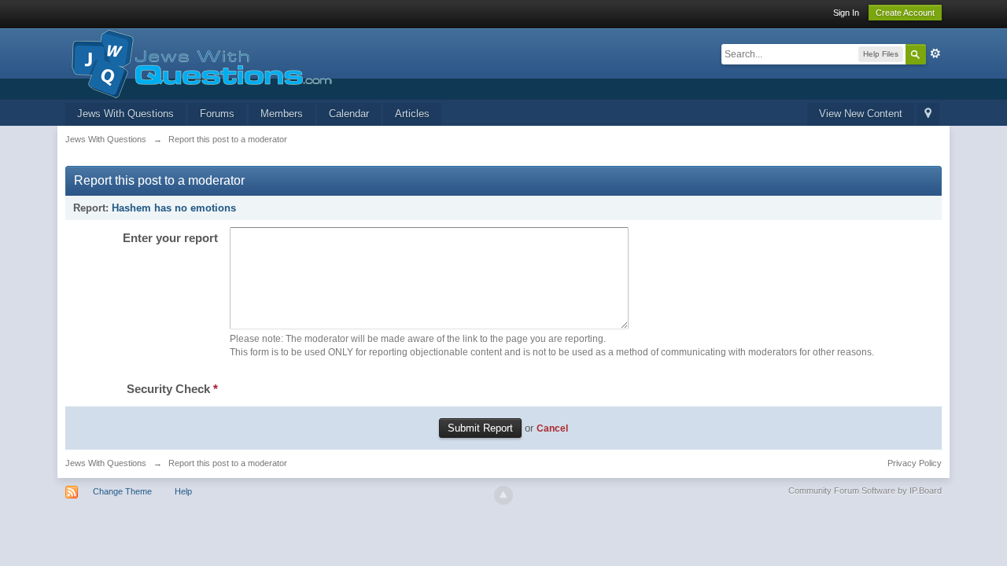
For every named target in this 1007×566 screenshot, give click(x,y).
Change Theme (122, 491)
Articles (412, 113)
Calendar (349, 113)
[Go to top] (503, 495)
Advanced (935, 53)
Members (281, 113)
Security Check (172, 388)
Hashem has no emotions (174, 208)
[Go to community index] (198, 62)
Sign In (846, 12)
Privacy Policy (914, 463)
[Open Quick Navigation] (928, 114)
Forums (217, 113)
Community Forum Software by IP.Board (865, 490)
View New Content (860, 113)
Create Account (905, 12)
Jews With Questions (125, 113)
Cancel (552, 428)
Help (183, 491)
